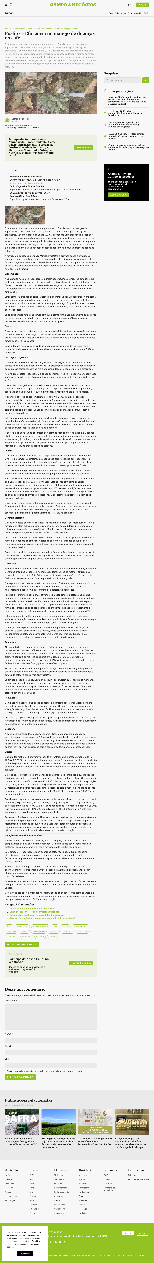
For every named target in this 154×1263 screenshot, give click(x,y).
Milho (123, 13)
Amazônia (58, 1196)
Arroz (32, 1192)
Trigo (130, 13)
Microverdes (84, 1175)
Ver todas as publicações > (19, 1105)
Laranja (54, 932)
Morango (83, 1209)
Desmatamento (61, 1188)
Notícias (8, 1175)
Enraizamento (80, 926)
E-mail (9, 1046)
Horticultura (84, 1192)
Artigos (8, 1192)
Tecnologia (10, 1200)
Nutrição (26, 937)
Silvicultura (59, 1175)
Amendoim (34, 1209)
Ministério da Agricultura (109, 1189)
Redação (15, 121)
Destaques (9, 1183)
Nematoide (83, 932)
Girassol (33, 1204)
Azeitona (83, 1200)
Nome (9, 1034)
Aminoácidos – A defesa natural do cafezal (32, 908)
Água (9, 926)
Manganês (68, 932)
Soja (117, 13)
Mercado (9, 1188)
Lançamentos (11, 1196)
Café (111, 13)
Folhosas (83, 1183)
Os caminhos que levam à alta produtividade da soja (37, 915)
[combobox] (122, 80)
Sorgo (32, 1200)
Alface (82, 1204)
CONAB (106, 1179)
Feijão (146, 13)
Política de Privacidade (138, 1179)
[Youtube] (60, 1242)
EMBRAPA (107, 1183)
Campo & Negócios (20, 119)
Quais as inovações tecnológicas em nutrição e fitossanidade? (42, 918)
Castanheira (59, 1209)
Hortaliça (83, 1213)
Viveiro (52, 937)
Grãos (9, 13)
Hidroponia (84, 1188)
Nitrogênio (12, 937)
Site (7, 1059)
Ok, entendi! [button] (25, 1254)
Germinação (39, 932)
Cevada (32, 1196)
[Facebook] (56, 1242)
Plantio (40, 937)
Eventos (8, 1179)
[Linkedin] (65, 1242)
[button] (6, 5)
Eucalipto (58, 1183)
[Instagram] (51, 1242)
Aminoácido (22, 926)
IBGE (105, 1175)
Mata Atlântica (60, 1204)
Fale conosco (134, 1175)
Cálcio (65, 926)
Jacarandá (59, 1179)
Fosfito (24, 932)
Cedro (57, 1200)
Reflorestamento (61, 1192)
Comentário (12, 1000)
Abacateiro (59, 1213)
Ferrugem (11, 932)
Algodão (138, 13)
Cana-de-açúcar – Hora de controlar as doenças (34, 911)
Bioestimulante (40, 926)
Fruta (81, 1196)
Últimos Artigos (18, 29)
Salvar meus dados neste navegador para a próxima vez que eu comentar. (45, 1071)
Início (7, 29)
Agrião (82, 1179)
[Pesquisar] (145, 80)
